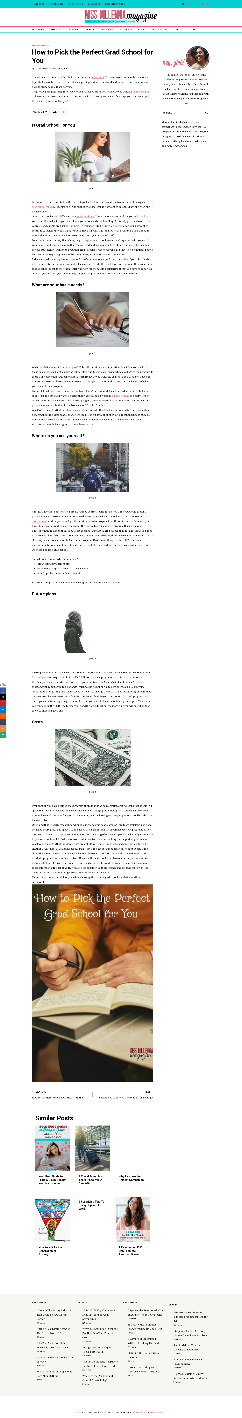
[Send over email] (3, 735)
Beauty (180, 29)
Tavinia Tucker (41, 68)
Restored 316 (140, 1413)
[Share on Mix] (3, 728)
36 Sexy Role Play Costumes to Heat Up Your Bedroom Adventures (99, 1314)
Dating (142, 29)
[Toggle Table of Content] (62, 112)
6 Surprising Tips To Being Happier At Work (91, 1205)
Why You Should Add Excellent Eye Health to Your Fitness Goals (99, 1333)
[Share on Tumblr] (3, 722)
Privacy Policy (158, 1413)
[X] (193, 4)
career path (90, 381)
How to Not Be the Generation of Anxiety (50, 1251)
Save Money (57, 29)
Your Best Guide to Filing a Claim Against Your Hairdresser (52, 1180)
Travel (194, 29)
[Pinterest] (203, 4)
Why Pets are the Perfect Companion (131, 1178)
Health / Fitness (161, 29)
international (39, 521)
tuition (63, 834)
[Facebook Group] (208, 4)
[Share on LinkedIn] (3, 709)
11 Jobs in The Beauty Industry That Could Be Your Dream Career (54, 1314)
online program (141, 91)
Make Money (38, 29)
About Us (39, 4)
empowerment (120, 395)
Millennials (126, 29)
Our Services (56, 4)
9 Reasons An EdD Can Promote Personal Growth (130, 1251)
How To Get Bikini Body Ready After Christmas (58, 1095)
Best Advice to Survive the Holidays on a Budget (126, 1095)
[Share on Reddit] (3, 716)
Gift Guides (107, 29)
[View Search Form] (183, 4)
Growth (90, 29)
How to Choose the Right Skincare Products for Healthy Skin (191, 1317)
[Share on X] (3, 697)
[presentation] (52, 1148)
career (119, 225)
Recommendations (115, 4)
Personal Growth (41, 45)
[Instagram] (198, 4)
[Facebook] (188, 4)
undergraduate (85, 216)
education (98, 77)
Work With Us (75, 4)
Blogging (74, 29)
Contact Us (94, 4)
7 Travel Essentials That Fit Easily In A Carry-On (91, 1180)
